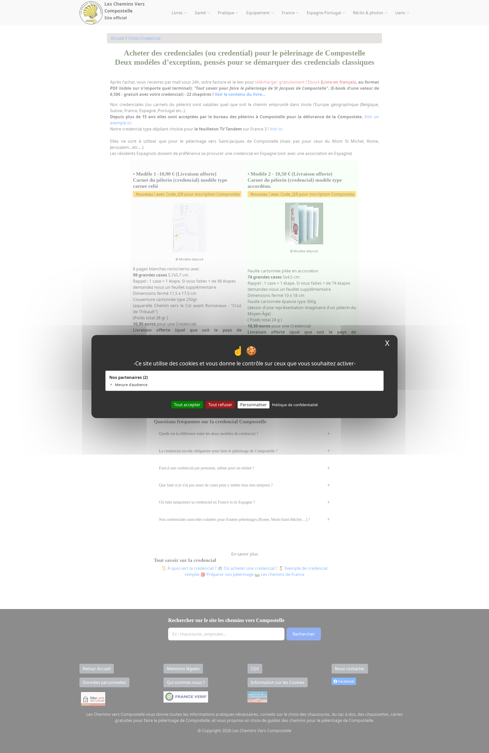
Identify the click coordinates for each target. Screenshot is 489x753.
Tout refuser (220, 404)
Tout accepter (187, 404)
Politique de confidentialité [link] (295, 404)
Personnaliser (253, 404)
